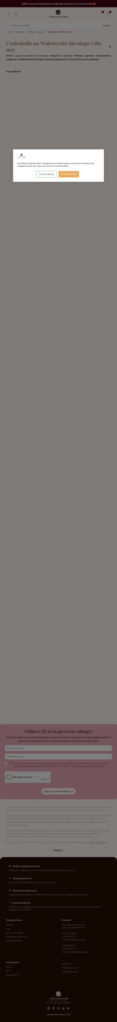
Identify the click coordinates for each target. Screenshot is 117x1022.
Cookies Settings (46, 174)
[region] (58, 165)
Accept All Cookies (68, 174)
